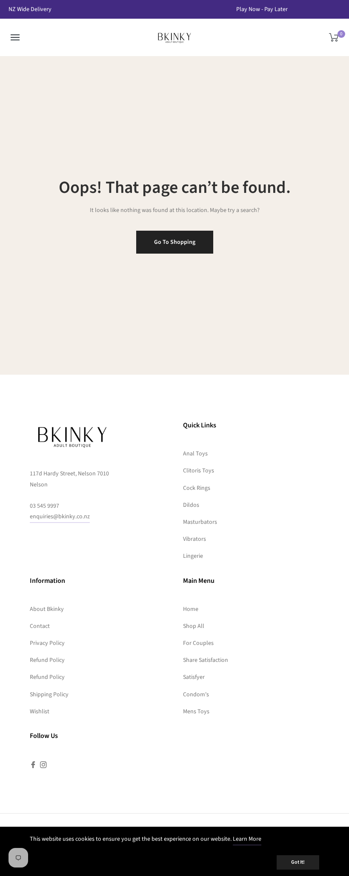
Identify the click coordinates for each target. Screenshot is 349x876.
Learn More (247, 839)
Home (190, 609)
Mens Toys (196, 711)
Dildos (191, 505)
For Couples (198, 643)
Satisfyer (194, 677)
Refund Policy (47, 660)
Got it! (298, 862)
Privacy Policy (47, 643)
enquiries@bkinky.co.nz (60, 516)
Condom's (196, 694)
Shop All (193, 626)
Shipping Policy (49, 694)
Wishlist (39, 711)
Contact (40, 626)
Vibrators (194, 539)
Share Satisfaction (205, 660)
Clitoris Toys (198, 470)
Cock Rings (196, 488)
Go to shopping (174, 242)
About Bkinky (47, 609)
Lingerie (193, 556)
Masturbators (200, 522)
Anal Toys (195, 453)
